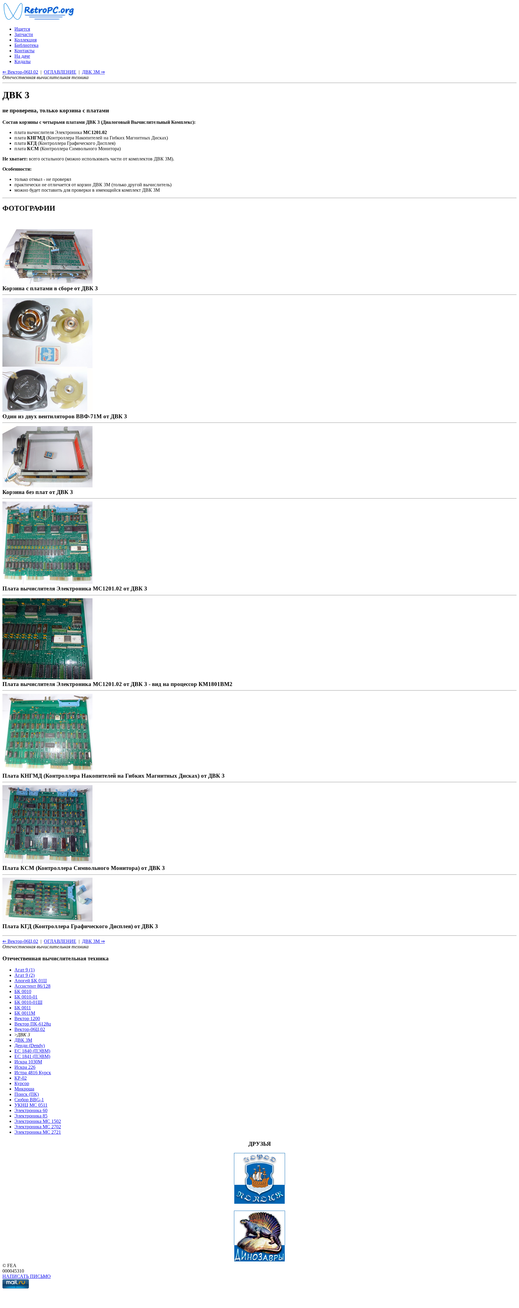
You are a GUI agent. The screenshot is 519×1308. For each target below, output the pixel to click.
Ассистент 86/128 (32, 986)
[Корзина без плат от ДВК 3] (47, 485)
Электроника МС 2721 (37, 1132)
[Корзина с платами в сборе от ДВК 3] (47, 282)
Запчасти (23, 34)
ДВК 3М (23, 1040)
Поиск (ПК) (26, 1094)
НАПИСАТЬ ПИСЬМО (26, 1276)
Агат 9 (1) (24, 969)
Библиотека (26, 45)
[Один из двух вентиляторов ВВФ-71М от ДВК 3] (47, 410)
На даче (22, 56)
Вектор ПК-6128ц (32, 1023)
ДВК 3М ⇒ (93, 72)
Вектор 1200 (27, 1018)
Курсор (21, 1083)
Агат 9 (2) (24, 975)
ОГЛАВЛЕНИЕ (60, 72)
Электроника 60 (30, 1110)
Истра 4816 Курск (32, 1072)
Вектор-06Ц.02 (29, 1029)
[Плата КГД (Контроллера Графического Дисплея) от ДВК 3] (47, 919)
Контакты (24, 50)
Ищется (22, 29)
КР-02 (20, 1078)
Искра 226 (24, 1067)
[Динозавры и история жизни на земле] (259, 1260)
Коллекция (25, 39)
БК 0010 (22, 991)
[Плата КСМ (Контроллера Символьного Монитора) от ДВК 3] (47, 861)
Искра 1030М (28, 1061)
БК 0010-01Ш (28, 1002)
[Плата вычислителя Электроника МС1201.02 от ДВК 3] (47, 582)
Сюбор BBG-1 (29, 1099)
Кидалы (22, 61)
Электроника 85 (30, 1115)
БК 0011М (24, 1013)
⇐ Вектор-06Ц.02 (20, 72)
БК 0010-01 (26, 996)
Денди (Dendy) (29, 1045)
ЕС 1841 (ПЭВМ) (32, 1056)
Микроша (24, 1088)
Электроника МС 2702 (37, 1126)
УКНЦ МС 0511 (30, 1105)
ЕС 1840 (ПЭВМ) (32, 1050)
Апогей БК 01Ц (30, 980)
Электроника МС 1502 (37, 1121)
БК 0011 (22, 1007)
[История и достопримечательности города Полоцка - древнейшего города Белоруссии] (259, 1202)
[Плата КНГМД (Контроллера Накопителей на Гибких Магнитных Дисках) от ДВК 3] (47, 769)
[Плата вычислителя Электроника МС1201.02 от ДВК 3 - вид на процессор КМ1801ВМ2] (47, 677)
